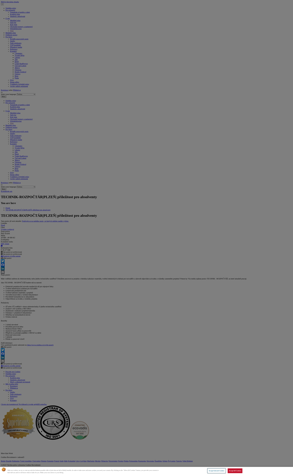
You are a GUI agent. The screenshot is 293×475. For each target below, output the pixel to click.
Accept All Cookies (235, 471)
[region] (146, 471)
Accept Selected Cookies (216, 471)
